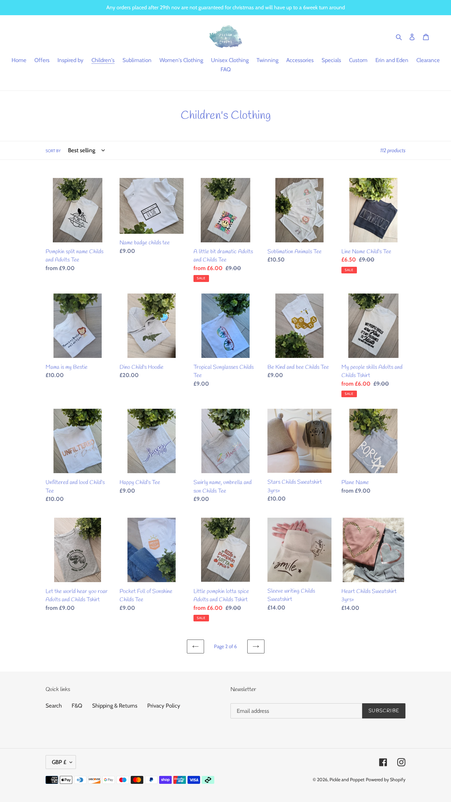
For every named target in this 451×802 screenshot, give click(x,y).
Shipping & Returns (114, 705)
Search (54, 705)
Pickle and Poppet (347, 780)
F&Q (77, 705)
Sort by (53, 150)
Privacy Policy (163, 705)
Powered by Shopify (385, 780)
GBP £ (59, 762)
